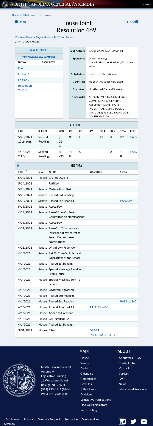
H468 (22, 21)
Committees (88, 378)
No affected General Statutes (106, 89)
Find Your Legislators (93, 404)
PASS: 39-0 (127, 200)
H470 (131, 21)
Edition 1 (23, 74)
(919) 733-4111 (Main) (56, 389)
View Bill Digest (39, 50)
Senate (84, 363)
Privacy (29, 419)
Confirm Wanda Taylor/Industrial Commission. (44, 37)
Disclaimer (12, 419)
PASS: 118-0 (128, 301)
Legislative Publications (95, 399)
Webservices (90, 419)
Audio (84, 368)
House (84, 357)
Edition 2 (23, 79)
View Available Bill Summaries (38, 56)
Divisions (86, 394)
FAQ (122, 378)
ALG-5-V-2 (99, 307)
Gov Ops (86, 384)
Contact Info (127, 363)
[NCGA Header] (52, 4)
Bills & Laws (29, 15)
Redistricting (88, 410)
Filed (21, 68)
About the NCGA (130, 357)
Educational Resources (133, 389)
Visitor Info (126, 368)
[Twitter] (133, 421)
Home (15, 15)
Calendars (86, 373)
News (122, 384)
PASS (133, 137)
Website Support (49, 419)
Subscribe (71, 419)
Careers (124, 373)
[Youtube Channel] (144, 421)
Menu (146, 4)
